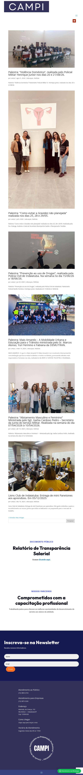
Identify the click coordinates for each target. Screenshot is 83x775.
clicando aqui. (45, 559)
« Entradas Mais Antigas (16, 517)
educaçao (30, 78)
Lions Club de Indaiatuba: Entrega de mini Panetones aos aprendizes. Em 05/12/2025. (40, 497)
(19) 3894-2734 (23, 693)
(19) (23, 701)
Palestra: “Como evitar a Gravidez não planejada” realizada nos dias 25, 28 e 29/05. (37, 214)
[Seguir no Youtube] (74, 20)
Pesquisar (70, 521)
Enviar (10, 669)
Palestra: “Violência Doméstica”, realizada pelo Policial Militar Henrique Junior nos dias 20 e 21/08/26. (40, 73)
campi (13, 78)
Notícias (36, 78)
